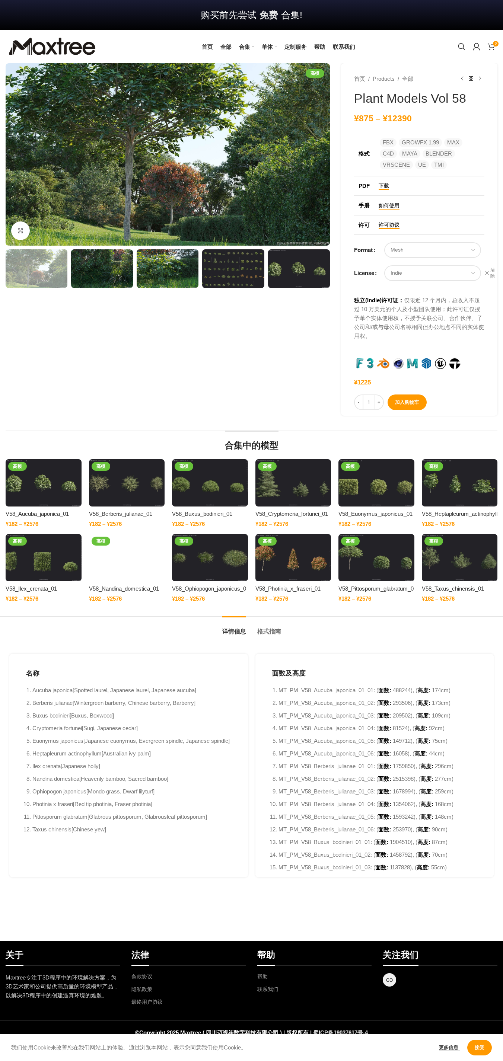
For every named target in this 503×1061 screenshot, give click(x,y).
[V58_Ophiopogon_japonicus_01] (210, 557)
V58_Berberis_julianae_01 (120, 514)
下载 (384, 186)
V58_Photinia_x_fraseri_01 (288, 588)
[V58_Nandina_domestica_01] (127, 557)
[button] (15, 268)
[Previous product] (462, 78)
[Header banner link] (251, 15)
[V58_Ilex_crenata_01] (43, 557)
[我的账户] (476, 46)
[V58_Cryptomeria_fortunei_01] (293, 482)
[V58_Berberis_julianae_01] (127, 482)
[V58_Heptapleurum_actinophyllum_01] (459, 482)
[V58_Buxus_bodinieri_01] (210, 482)
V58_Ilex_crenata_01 (31, 588)
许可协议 (389, 225)
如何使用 (389, 205)
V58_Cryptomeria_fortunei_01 (291, 514)
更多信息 (449, 1047)
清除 (492, 273)
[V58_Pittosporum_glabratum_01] (376, 557)
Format (363, 250)
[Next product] (479, 78)
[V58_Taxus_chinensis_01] (459, 557)
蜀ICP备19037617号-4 (340, 1032)
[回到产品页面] (471, 78)
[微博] (389, 980)
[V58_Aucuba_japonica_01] (43, 482)
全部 (407, 79)
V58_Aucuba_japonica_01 (37, 514)
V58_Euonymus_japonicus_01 (375, 514)
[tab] (234, 627)
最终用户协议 (147, 1002)
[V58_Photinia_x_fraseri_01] (293, 557)
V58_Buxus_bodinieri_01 (202, 514)
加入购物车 (407, 402)
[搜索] (461, 46)
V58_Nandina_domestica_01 (124, 588)
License (364, 273)
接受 (479, 1047)
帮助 (262, 976)
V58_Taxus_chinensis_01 (453, 588)
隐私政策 (141, 989)
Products (384, 79)
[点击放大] (20, 230)
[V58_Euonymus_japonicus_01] (376, 482)
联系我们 (267, 989)
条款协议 (141, 976)
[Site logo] (52, 46)
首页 (359, 79)
